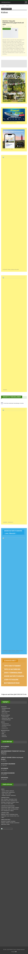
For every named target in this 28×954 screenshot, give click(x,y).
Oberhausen (13, 795)
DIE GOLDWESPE (5, 746)
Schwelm (12, 822)
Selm (15, 815)
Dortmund (12, 790)
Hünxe (15, 799)
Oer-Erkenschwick (14, 809)
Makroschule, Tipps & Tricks (7, 718)
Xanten (5, 803)
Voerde (17, 802)
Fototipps (4, 709)
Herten (9, 809)
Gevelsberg (13, 821)
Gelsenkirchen (12, 792)
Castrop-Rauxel (4, 807)
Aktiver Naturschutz (6, 711)
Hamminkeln (11, 799)
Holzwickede (3, 815)
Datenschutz (4, 736)
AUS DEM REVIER (6, 28)
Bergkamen (3, 814)
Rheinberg (3, 802)
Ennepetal (8, 821)
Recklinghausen (7, 810)
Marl (2, 810)
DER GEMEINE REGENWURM (7, 773)
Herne (9, 793)
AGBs (3, 733)
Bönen (7, 814)
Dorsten (13, 807)
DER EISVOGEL (4, 777)
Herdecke (7, 822)
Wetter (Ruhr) (3, 824)
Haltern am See (4, 809)
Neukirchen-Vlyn (13, 800)
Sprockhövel (16, 822)
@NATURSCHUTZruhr (20, 694)
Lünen (8, 815)
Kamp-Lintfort (4, 800)
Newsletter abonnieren (6, 725)
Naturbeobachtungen (6, 708)
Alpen (2, 799)
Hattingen (3, 822)
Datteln (9, 807)
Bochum (3, 790)
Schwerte (12, 815)
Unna (18, 815)
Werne (3, 817)
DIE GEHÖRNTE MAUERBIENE (8, 763)
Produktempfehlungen (6, 719)
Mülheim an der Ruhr (6, 795)
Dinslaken (6, 799)
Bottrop (7, 790)
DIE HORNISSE (4, 768)
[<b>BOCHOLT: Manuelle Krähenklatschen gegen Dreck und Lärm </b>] (10, 33)
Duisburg (3, 792)
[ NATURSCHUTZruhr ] (5, 2)
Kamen (16, 814)
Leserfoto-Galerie (5, 716)
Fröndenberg (11, 814)
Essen (7, 792)
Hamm (6, 793)
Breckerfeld (3, 821)
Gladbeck (17, 807)
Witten (8, 824)
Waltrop (12, 810)
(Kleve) (9, 803)
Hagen (3, 793)
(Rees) (12, 803)
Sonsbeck (13, 802)
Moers (8, 800)
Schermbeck (8, 802)
